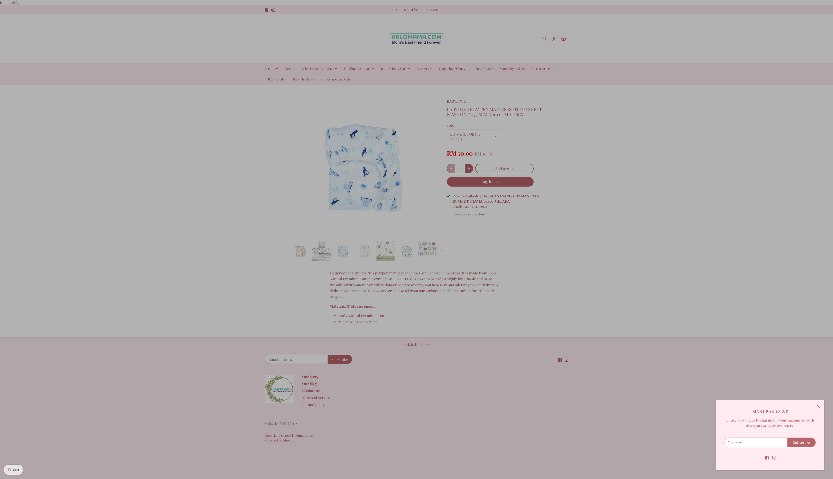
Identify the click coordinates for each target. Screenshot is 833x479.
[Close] (818, 406)
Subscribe (801, 442)
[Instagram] (774, 457)
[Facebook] (767, 457)
